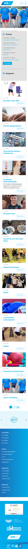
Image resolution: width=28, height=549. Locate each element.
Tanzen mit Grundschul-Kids (11, 59)
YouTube (5, 443)
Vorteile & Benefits (8, 459)
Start (2, 31)
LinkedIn (5, 440)
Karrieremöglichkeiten (9, 451)
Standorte (5, 473)
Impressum (6, 487)
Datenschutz (6, 490)
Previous (2, 419)
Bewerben (6, 462)
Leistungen (6, 470)
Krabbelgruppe (7, 49)
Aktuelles (5, 476)
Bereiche (7, 31)
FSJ (4, 457)
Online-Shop (6, 478)
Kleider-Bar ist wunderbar (10, 45)
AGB (4, 492)
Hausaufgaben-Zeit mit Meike (11, 40)
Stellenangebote (7, 454)
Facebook (5, 435)
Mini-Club (5, 54)
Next (26, 419)
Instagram (6, 437)
